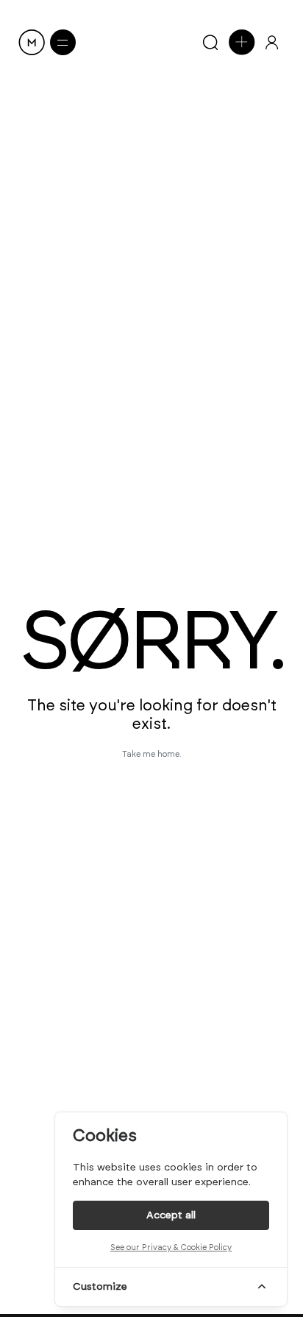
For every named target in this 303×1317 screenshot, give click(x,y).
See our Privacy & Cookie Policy (171, 1247)
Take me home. (152, 754)
